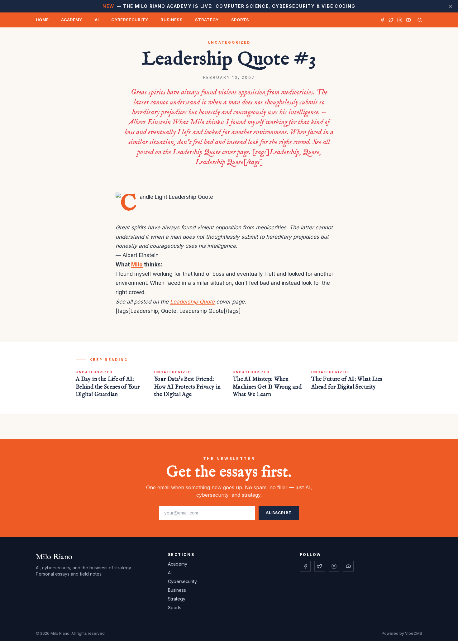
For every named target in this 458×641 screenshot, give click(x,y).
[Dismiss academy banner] (450, 6)
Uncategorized (229, 42)
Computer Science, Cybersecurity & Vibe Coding (229, 6)
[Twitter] (391, 19)
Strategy (207, 19)
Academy (71, 19)
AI (97, 19)
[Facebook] (382, 19)
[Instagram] (399, 19)
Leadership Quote (192, 302)
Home (42, 19)
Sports (240, 19)
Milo (137, 264)
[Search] (418, 19)
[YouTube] (408, 19)
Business (171, 19)
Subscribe (278, 512)
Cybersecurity (129, 19)
